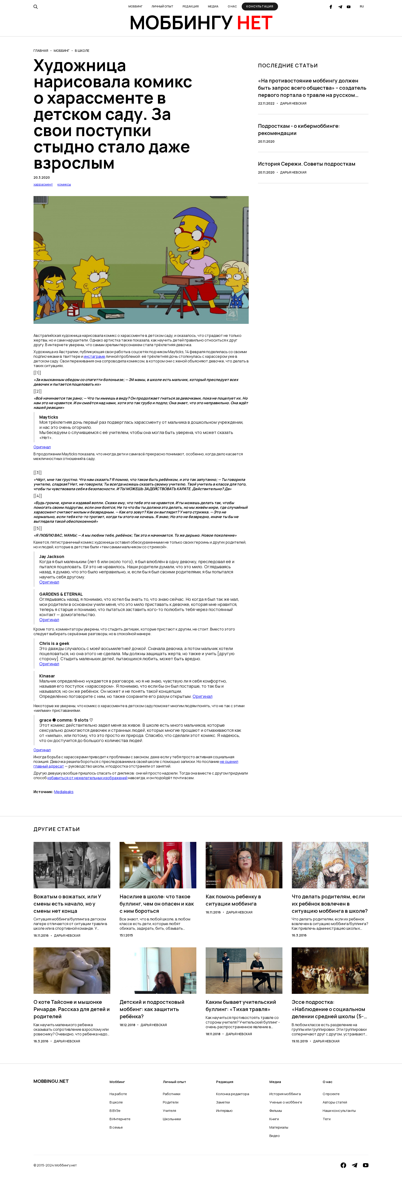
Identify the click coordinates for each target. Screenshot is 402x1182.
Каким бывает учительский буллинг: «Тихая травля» (241, 1005)
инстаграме (94, 356)
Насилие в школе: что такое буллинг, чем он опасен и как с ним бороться (157, 903)
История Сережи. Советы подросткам (306, 163)
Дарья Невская (293, 103)
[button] (135, 6)
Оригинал (42, 447)
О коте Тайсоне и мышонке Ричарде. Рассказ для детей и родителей (72, 1009)
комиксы (64, 184)
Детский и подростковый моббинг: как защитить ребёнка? (152, 1009)
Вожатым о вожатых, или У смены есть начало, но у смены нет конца (67, 903)
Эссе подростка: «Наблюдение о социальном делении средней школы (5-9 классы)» (329, 1009)
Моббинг (61, 50)
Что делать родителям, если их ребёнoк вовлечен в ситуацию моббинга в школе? (330, 903)
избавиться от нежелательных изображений (87, 777)
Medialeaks (64, 791)
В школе (82, 50)
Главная (41, 50)
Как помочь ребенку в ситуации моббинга (233, 900)
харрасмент (43, 184)
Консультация (259, 6)
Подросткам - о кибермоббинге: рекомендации (299, 129)
